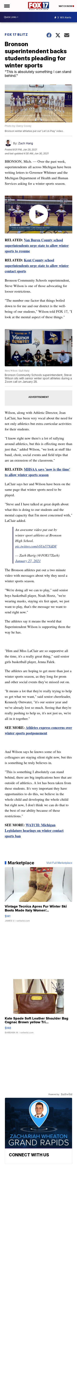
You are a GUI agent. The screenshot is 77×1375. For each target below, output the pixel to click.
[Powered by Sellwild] (66, 1094)
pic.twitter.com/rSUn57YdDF (36, 546)
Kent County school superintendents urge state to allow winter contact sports (37, 265)
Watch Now (65, 6)
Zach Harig (25, 143)
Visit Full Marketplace (59, 862)
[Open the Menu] (6, 6)
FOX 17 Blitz (16, 34)
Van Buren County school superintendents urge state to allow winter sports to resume (37, 245)
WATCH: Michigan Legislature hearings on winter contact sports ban (34, 830)
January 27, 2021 (28, 560)
